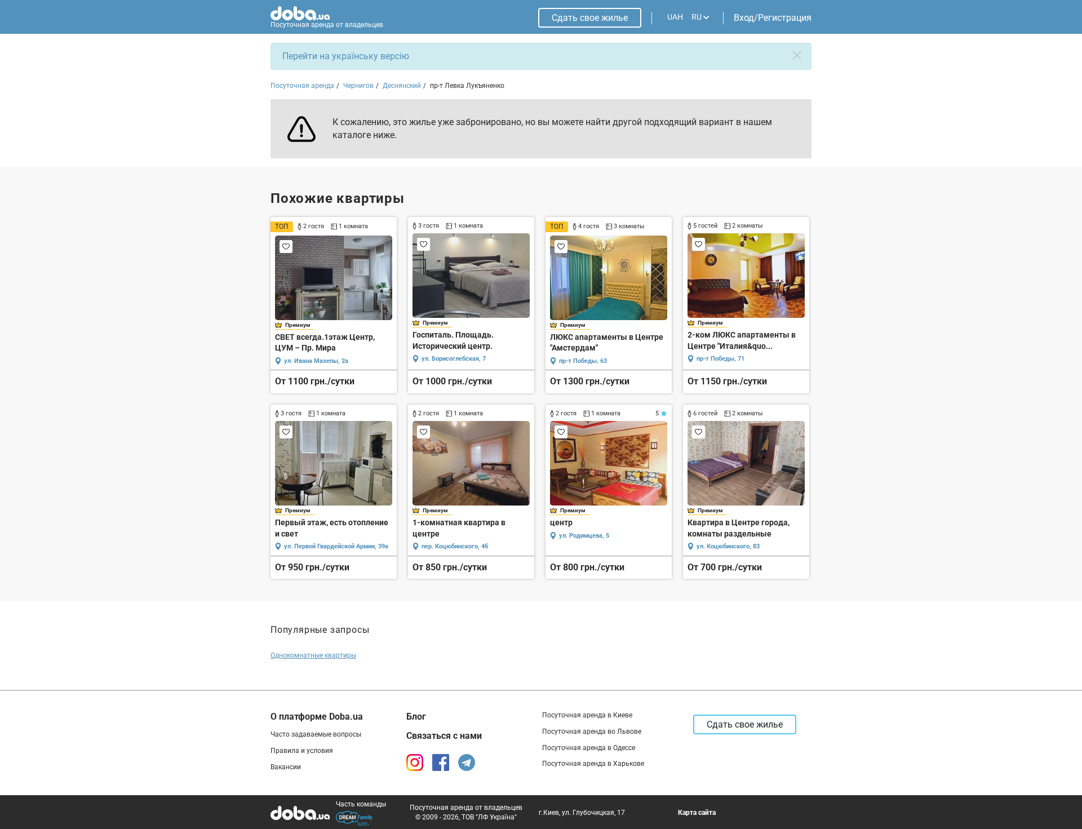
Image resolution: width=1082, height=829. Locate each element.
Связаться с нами (444, 735)
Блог (416, 716)
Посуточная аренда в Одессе (588, 748)
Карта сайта (697, 813)
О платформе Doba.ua (316, 716)
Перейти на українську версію (345, 56)
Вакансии (285, 767)
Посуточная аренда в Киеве (587, 715)
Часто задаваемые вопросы (315, 734)
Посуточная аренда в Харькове (593, 764)
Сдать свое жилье (590, 17)
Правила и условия (301, 751)
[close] (796, 55)
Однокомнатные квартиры (313, 655)
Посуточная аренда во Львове (591, 731)
